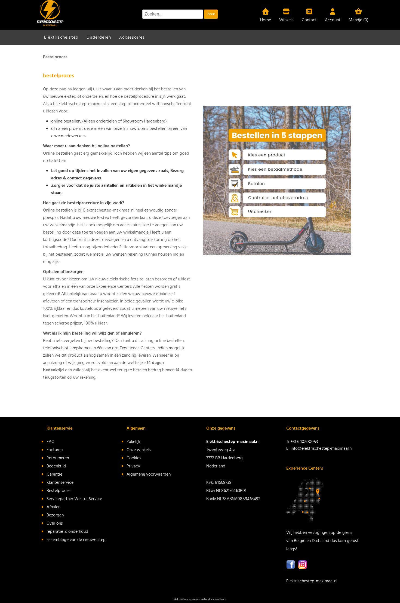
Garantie (54, 474)
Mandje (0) (358, 20)
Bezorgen (55, 515)
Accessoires (132, 37)
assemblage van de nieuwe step (76, 539)
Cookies (134, 458)
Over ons (55, 523)
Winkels (286, 20)
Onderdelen (99, 37)
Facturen (55, 450)
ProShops (220, 599)
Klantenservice (60, 482)
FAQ (50, 441)
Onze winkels (139, 450)
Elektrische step (61, 37)
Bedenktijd (56, 466)
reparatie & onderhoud (67, 531)
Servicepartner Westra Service (74, 499)
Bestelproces (58, 490)
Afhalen (53, 507)
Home (265, 20)
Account (332, 20)
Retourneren (58, 458)
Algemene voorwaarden (149, 474)
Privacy (133, 466)
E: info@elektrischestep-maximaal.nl (319, 448)
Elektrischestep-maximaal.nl (311, 581)
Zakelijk (133, 441)
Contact (309, 20)
